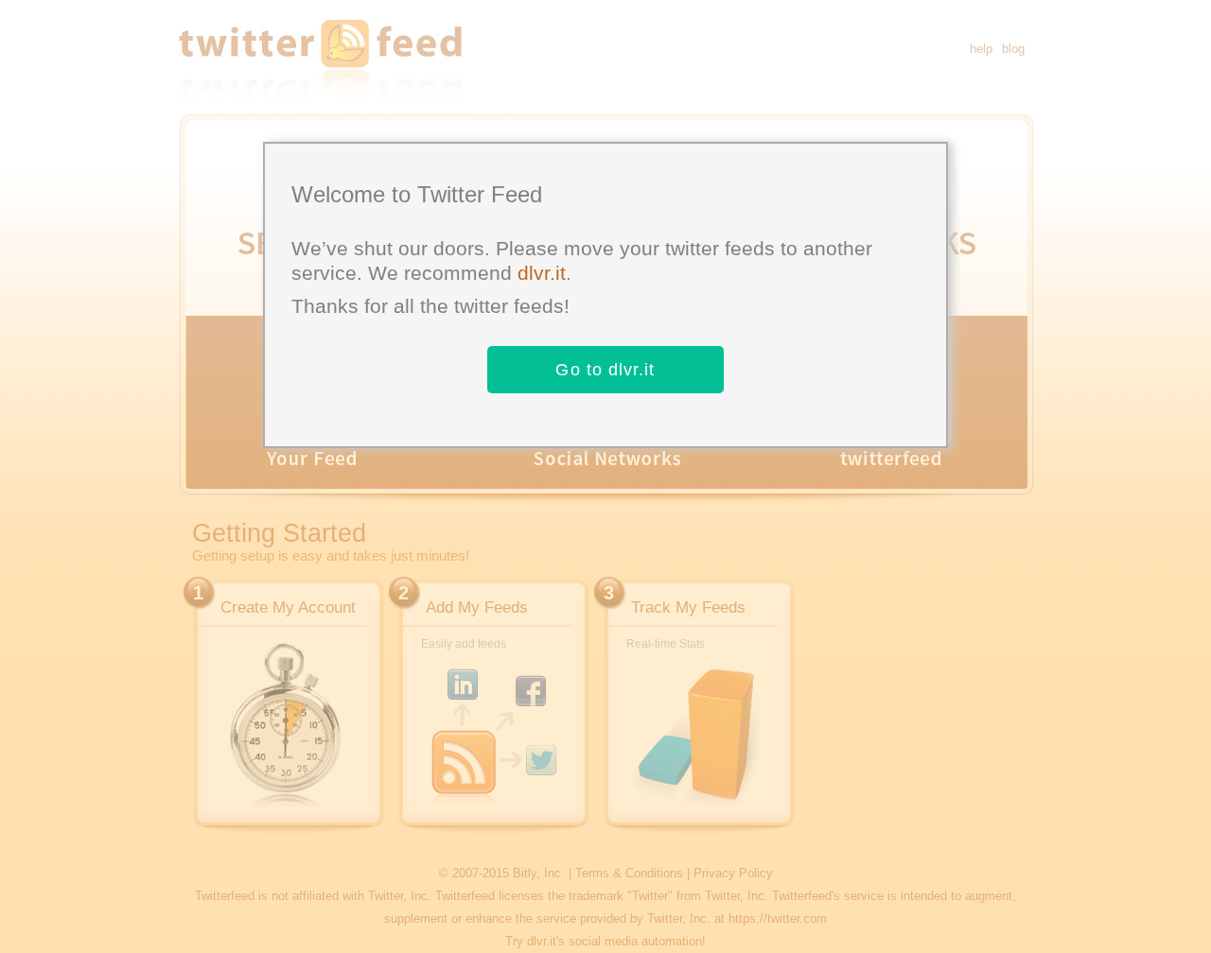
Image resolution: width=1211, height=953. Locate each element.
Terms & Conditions (629, 873)
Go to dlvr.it (605, 369)
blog (1013, 49)
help (981, 49)
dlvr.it (542, 273)
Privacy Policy (733, 873)
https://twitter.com (777, 918)
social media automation (635, 941)
